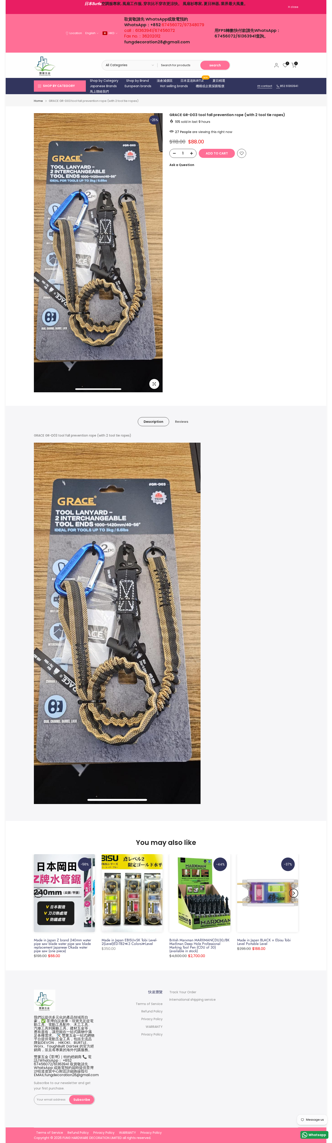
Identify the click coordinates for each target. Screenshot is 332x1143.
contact (266, 86)
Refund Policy (152, 1011)
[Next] (293, 893)
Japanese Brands (103, 86)
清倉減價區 (165, 80)
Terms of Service (149, 1004)
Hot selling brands (174, 86)
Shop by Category (104, 80)
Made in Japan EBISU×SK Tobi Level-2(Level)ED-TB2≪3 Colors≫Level (129, 941)
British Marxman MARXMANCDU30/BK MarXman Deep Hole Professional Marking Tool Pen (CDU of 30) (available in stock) (199, 945)
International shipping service (192, 1000)
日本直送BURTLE (194, 80)
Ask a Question (181, 165)
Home (38, 100)
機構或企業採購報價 (210, 86)
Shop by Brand (137, 80)
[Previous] (38, 893)
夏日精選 (219, 80)
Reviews (181, 421)
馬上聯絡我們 (99, 91)
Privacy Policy (152, 1019)
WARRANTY (154, 1027)
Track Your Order (182, 992)
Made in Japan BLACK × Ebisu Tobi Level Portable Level (264, 941)
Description (153, 421)
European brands (138, 86)
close (40, 7)
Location (76, 33)
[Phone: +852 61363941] (278, 86)
